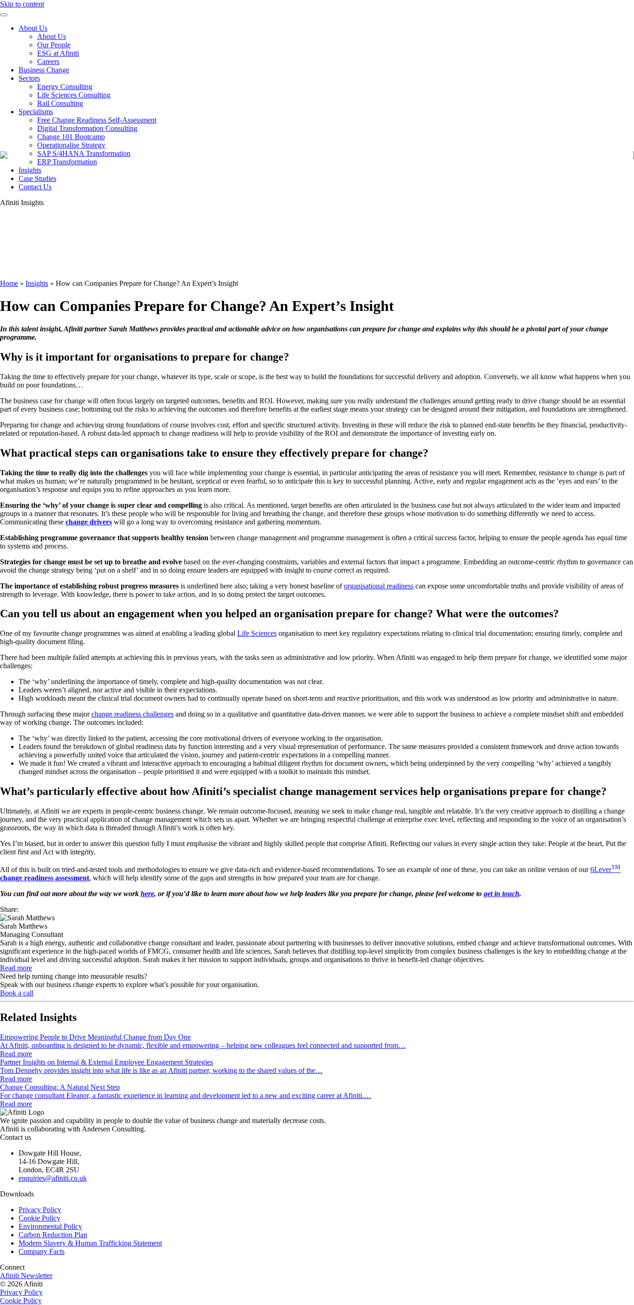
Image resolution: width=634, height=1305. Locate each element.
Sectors (29, 78)
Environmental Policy (50, 1226)
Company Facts (42, 1251)
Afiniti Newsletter (26, 1275)
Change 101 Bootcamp (71, 137)
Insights (30, 170)
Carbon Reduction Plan (53, 1235)
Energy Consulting (64, 86)
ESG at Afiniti (58, 53)
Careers (48, 61)
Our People (54, 45)
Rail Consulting (60, 103)
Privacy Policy (40, 1210)
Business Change (44, 70)
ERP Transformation (67, 162)
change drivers (88, 522)
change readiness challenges (132, 714)
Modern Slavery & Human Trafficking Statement (90, 1243)
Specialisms (36, 112)
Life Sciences (257, 633)
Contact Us (35, 187)
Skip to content (22, 4)
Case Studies (37, 178)
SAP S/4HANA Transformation (83, 153)
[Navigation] (3, 14)
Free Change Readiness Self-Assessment (96, 120)
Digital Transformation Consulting (87, 128)
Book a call (16, 993)
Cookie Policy (39, 1218)
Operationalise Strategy (71, 145)
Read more (16, 968)
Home (9, 283)
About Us (33, 28)
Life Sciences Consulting (73, 95)
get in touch (501, 894)
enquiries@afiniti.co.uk (53, 1178)
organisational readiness (379, 586)
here (147, 894)
